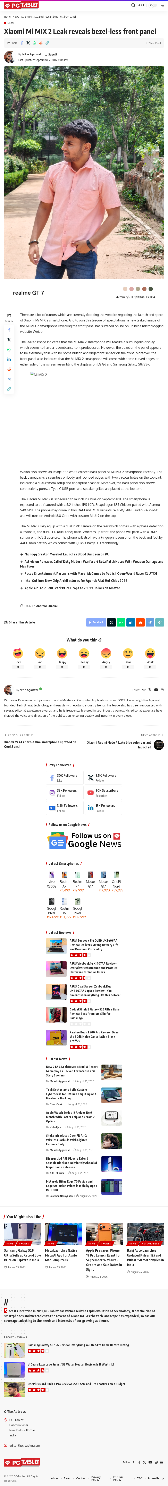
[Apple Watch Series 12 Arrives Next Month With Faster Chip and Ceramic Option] (111, 1118)
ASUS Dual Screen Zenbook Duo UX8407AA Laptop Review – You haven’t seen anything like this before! (95, 991)
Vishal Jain (55, 1127)
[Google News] (65, 808)
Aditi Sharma (57, 1173)
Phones (24, 1243)
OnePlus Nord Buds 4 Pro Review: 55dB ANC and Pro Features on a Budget (76, 1384)
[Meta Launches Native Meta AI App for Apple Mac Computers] (63, 1234)
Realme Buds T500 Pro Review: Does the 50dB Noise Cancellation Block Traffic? (94, 1037)
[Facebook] (65, 778)
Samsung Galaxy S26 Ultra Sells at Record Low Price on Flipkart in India (22, 1255)
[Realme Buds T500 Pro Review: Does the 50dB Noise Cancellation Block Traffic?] (56, 1038)
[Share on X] (28, 43)
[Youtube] (103, 793)
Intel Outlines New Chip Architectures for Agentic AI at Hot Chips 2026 (76, 581)
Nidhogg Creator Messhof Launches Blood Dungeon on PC (67, 554)
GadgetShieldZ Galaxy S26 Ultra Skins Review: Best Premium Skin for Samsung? (95, 1014)
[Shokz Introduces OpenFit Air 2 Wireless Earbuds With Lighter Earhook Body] (111, 1141)
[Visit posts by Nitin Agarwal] (10, 57)
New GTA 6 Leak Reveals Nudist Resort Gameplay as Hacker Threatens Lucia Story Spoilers (72, 1071)
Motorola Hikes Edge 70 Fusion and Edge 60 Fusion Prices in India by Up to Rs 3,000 (71, 1186)
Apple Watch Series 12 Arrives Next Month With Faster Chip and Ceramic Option (70, 1117)
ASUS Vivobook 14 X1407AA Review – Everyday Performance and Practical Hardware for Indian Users (94, 968)
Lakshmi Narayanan (61, 1196)
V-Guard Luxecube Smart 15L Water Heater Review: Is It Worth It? (71, 1364)
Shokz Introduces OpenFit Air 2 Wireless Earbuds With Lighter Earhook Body (66, 1140)
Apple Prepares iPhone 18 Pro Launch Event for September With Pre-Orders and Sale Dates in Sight (104, 1259)
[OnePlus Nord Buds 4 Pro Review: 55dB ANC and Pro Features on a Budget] (14, 1389)
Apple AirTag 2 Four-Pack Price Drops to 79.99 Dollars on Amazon (72, 588)
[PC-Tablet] (22, 5)
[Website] (144, 690)
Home (7, 16)
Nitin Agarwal (31, 54)
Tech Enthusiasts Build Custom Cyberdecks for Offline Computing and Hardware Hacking (71, 1094)
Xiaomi (53, 606)
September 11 (111, 499)
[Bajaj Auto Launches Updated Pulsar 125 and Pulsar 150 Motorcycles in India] (145, 1234)
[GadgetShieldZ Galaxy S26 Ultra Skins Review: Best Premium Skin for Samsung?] (56, 1015)
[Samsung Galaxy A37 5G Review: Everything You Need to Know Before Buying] (14, 1350)
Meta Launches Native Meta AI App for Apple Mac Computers (61, 1255)
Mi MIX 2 (80, 342)
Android (41, 606)
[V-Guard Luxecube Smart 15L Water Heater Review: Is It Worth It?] (14, 1370)
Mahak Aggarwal (59, 1081)
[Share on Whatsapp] (34, 43)
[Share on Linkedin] (9, 359)
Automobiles (150, 1243)
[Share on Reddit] (41, 43)
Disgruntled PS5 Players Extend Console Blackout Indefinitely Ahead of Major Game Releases (71, 1163)
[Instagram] (162, 690)
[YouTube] (156, 690)
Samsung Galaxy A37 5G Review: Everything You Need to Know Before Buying (78, 1345)
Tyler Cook (56, 1104)
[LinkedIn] (103, 808)
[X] (150, 690)
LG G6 (101, 364)
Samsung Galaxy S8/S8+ (131, 364)
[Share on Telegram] (9, 379)
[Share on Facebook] (22, 43)
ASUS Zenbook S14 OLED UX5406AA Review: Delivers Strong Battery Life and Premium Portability (94, 945)
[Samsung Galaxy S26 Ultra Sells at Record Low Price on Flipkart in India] (22, 1234)
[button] (133, 5)
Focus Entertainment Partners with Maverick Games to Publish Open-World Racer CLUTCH (91, 573)
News (16, 16)
